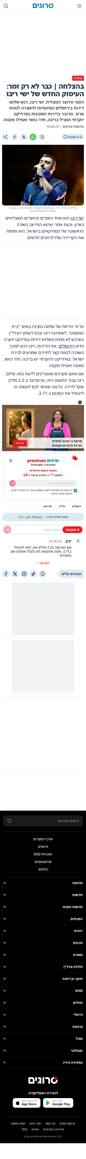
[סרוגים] (43, 1080)
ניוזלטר (43, 869)
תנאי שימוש (18, 1123)
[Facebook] (14, 137)
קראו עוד (20, 442)
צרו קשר (50, 1123)
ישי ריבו (77, 218)
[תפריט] (79, 6)
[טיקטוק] (33, 574)
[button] (80, 402)
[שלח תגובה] (7, 529)
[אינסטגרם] (24, 574)
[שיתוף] (5, 137)
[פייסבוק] (6, 574)
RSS (24, 1129)
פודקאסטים (43, 861)
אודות (35, 1129)
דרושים (43, 846)
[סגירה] (11, 461)
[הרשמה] (12, 483)
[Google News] (42, 574)
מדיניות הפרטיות (53, 1129)
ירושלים (65, 346)
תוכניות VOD (43, 854)
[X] (23, 137)
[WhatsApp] (33, 137)
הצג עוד (44, 563)
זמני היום (35, 1123)
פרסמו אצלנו (67, 1123)
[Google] (42, 137)
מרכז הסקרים (43, 839)
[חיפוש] (5, 5)
